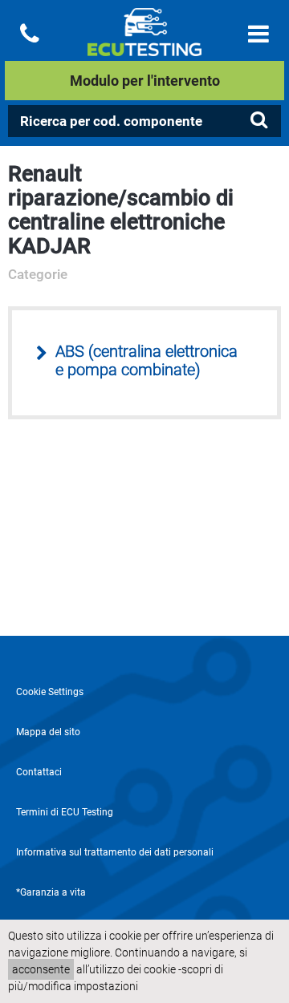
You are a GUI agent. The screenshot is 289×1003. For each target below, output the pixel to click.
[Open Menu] (258, 34)
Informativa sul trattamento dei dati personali (115, 852)
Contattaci (39, 772)
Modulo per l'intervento (145, 80)
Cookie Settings (49, 692)
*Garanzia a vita (51, 892)
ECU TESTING (144, 45)
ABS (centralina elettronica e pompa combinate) (146, 360)
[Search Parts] (258, 120)
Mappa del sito (48, 732)
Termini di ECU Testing (64, 812)
